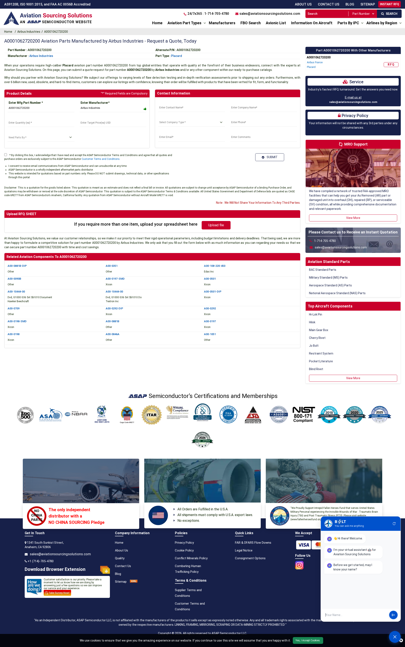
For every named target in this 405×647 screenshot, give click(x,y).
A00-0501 (210, 278)
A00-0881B (112, 321)
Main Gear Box (318, 330)
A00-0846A (112, 334)
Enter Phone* (239, 117)
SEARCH (390, 13)
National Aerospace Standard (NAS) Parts (337, 293)
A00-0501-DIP (212, 291)
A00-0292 (210, 308)
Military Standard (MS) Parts (328, 277)
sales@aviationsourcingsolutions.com (353, 102)
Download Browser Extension (55, 569)
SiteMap (367, 4)
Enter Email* (166, 132)
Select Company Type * (174, 117)
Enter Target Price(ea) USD (99, 117)
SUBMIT (271, 157)
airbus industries (41, 56)
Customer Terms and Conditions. (101, 159)
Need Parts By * (18, 132)
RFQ (391, 64)
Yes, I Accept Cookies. (308, 640)
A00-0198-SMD (17, 321)
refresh (394, 523)
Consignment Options (250, 558)
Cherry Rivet (317, 338)
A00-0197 (210, 321)
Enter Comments (242, 132)
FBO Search (250, 23)
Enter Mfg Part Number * (26, 102)
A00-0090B (14, 278)
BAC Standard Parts (322, 269)
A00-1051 (210, 334)
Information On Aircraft (311, 23)
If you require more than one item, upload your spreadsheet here (135, 224)
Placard (176, 56)
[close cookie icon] (401, 640)
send (393, 615)
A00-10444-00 (16, 291)
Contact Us (328, 4)
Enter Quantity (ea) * (22, 117)
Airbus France (315, 62)
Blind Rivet (316, 369)
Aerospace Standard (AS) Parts (330, 285)
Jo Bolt (314, 345)
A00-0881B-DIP (17, 265)
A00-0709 (13, 308)
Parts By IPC (348, 23)
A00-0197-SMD (115, 278)
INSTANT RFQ (389, 4)
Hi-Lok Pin (315, 314)
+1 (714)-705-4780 (41, 561)
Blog (350, 4)
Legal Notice (243, 550)
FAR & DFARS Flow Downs (253, 543)
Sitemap (121, 582)
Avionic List (276, 23)
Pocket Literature (321, 361)
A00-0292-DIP (114, 308)
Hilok (312, 322)
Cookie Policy (184, 550)
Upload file (216, 225)
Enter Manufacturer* (95, 102)
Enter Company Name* (245, 102)
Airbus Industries (28, 31)
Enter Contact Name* (173, 102)
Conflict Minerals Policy (191, 558)
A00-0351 (111, 265)
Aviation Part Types (184, 23)
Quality (119, 558)
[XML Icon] (134, 582)
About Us (303, 4)
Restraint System (321, 353)
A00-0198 (13, 334)
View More (353, 218)
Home (157, 23)
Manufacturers (222, 23)
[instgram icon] (299, 564)
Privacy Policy (184, 543)
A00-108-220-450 (214, 265)
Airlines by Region (381, 23)
